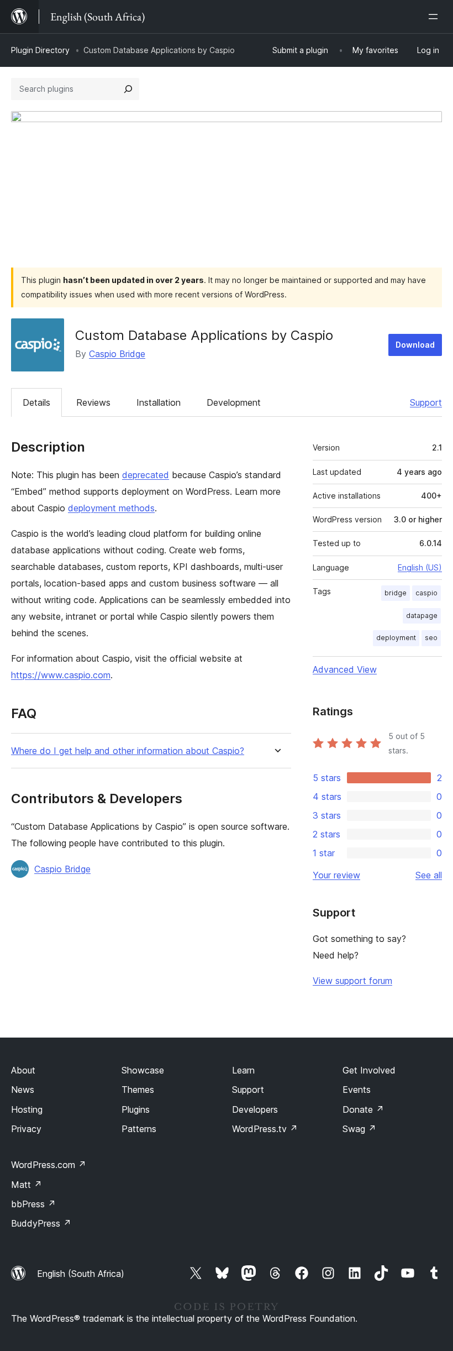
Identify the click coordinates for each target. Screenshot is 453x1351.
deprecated (145, 474)
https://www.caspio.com (60, 674)
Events (357, 1089)
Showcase (143, 1070)
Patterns (139, 1128)
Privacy (26, 1128)
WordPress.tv (265, 1128)
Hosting (27, 1109)
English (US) (420, 567)
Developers (255, 1109)
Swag (359, 1128)
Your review (336, 875)
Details (36, 402)
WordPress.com (48, 1164)
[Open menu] (435, 16)
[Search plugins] (128, 89)
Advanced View (345, 669)
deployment (396, 637)
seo (431, 637)
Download (415, 344)
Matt (26, 1184)
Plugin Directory (40, 50)
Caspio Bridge (117, 353)
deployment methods (111, 508)
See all (428, 875)
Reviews (93, 402)
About (23, 1070)
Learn (243, 1070)
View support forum (352, 980)
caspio (426, 593)
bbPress (33, 1203)
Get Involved (369, 1070)
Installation (158, 402)
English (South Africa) (80, 1273)
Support (426, 402)
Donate (363, 1109)
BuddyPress (41, 1223)
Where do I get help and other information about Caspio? (127, 751)
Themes (138, 1089)
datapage (422, 615)
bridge (395, 593)
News (22, 1089)
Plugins (136, 1109)
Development (234, 402)
